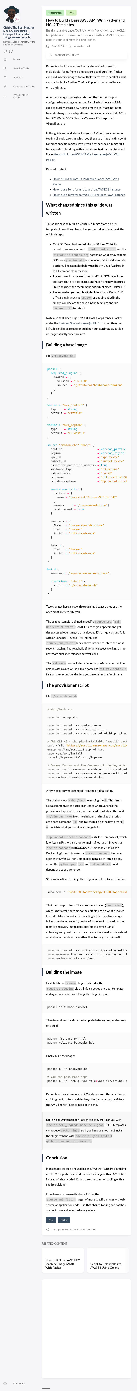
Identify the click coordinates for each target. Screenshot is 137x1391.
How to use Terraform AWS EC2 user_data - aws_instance (89, 195)
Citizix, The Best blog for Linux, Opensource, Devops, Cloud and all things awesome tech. (18, 32)
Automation (55, 12)
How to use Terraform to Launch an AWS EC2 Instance (86, 189)
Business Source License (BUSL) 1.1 (80, 323)
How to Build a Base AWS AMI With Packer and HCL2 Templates (85, 22)
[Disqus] (86, 1328)
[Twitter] (11, 52)
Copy (121, 369)
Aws (51, 1219)
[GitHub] (5, 52)
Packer (64, 1219)
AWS (71, 12)
